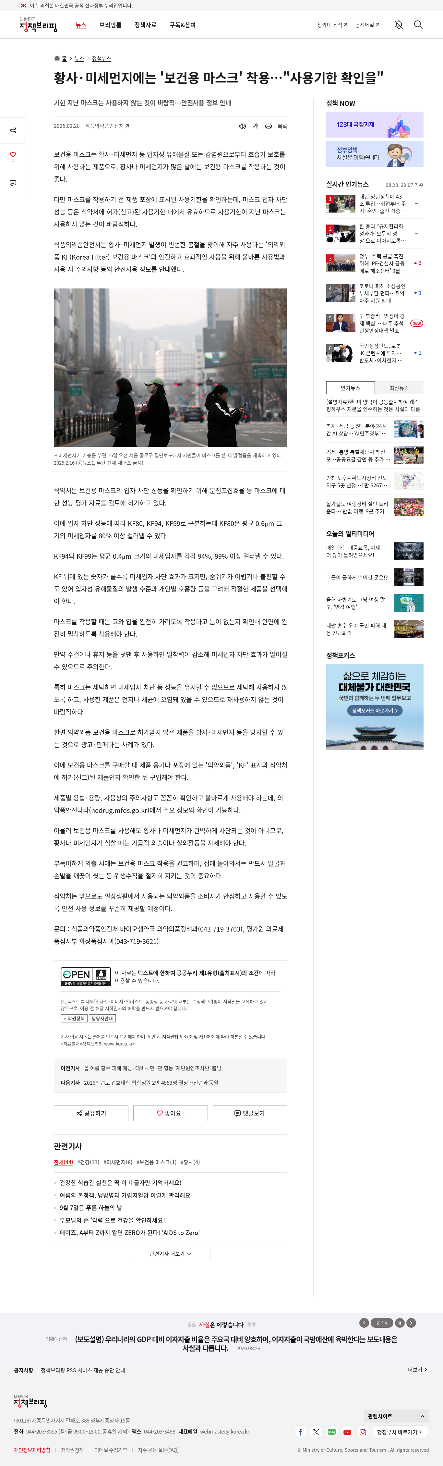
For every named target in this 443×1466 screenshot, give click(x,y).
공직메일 (364, 24)
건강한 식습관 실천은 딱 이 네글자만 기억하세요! (121, 1183)
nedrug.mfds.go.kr (119, 810)
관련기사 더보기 (167, 1253)
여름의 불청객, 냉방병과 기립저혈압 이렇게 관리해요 (125, 1195)
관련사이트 (380, 1416)
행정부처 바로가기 (397, 1432)
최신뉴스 (399, 388)
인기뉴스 (350, 388)
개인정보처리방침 (32, 1450)
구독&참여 (183, 24)
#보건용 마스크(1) (157, 1162)
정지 (400, 1323)
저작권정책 (74, 1018)
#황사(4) (190, 1162)
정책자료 (146, 24)
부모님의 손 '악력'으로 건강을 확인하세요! (112, 1220)
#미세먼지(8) (118, 1162)
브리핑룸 (111, 24)
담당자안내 (102, 1018)
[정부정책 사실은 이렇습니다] (375, 154)
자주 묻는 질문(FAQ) (158, 1450)
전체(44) (63, 1162)
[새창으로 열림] (268, 126)
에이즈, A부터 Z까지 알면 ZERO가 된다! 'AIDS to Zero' (130, 1233)
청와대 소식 (329, 24)
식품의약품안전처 (104, 125)
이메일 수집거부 (110, 1450)
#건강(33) (88, 1162)
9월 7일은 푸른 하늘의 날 (91, 1208)
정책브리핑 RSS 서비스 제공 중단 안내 (83, 1370)
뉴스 (81, 24)
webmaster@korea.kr (224, 1431)
